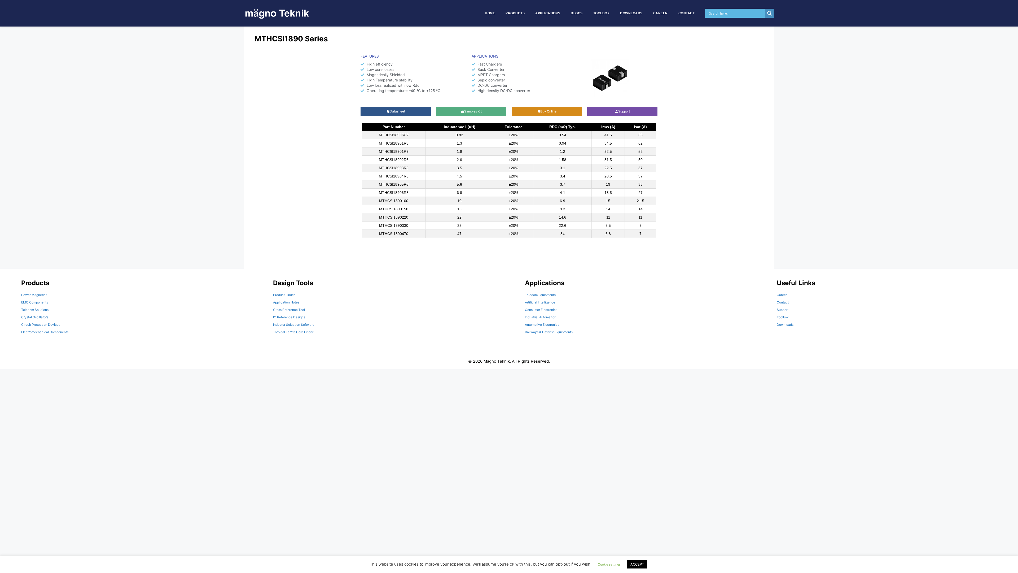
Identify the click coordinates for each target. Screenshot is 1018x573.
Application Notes (286, 302)
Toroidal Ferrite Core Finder (293, 332)
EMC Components (34, 302)
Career (660, 13)
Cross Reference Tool (289, 310)
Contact (686, 13)
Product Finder (284, 295)
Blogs (577, 13)
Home (490, 13)
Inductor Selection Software (293, 325)
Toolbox (601, 13)
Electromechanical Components (44, 332)
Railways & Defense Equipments (549, 332)
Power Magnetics (34, 295)
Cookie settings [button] (609, 564)
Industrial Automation (540, 317)
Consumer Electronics (541, 310)
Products (515, 13)
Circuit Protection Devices (40, 325)
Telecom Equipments (540, 295)
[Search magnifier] (769, 13)
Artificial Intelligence (540, 302)
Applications (547, 13)
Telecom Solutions (35, 310)
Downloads (631, 13)
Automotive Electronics (542, 325)
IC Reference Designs (289, 317)
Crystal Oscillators (34, 317)
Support (782, 310)
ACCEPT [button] (637, 564)
